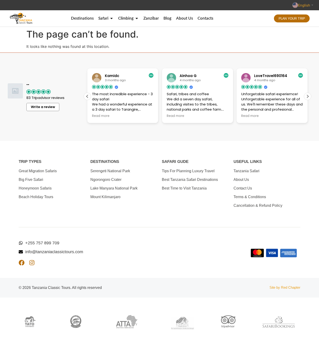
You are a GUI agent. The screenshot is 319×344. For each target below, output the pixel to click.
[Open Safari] (111, 18)
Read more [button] (101, 116)
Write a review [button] (43, 107)
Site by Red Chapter (284, 287)
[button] (307, 96)
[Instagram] (32, 263)
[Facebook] (22, 263)
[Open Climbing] (137, 18)
